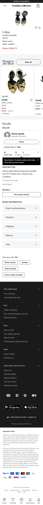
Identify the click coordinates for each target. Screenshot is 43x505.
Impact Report (10, 377)
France (6, 490)
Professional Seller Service (16, 341)
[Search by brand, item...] (4, 5)
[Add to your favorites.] (31, 100)
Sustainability (10, 374)
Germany (34, 490)
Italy (24, 492)
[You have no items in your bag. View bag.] (38, 5)
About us (8, 370)
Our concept (9, 293)
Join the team (10, 381)
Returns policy (10, 317)
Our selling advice (12, 333)
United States (26, 490)
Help (8, 244)
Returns (9, 235)
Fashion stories (10, 385)
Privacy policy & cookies (20, 424)
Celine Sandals (10, 268)
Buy (5, 306)
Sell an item (9, 337)
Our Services (10, 289)
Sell (6, 326)
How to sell (9, 330)
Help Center (9, 353)
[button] (38, 5)
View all (28, 62)
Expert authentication (15, 208)
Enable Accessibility (21, 1)
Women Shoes (10, 262)
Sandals (25, 262)
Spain (19, 492)
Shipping (10, 226)
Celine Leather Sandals (13, 275)
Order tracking (10, 309)
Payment (10, 217)
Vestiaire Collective (14, 366)
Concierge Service (12, 297)
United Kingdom (15, 490)
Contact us (9, 357)
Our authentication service (16, 313)
